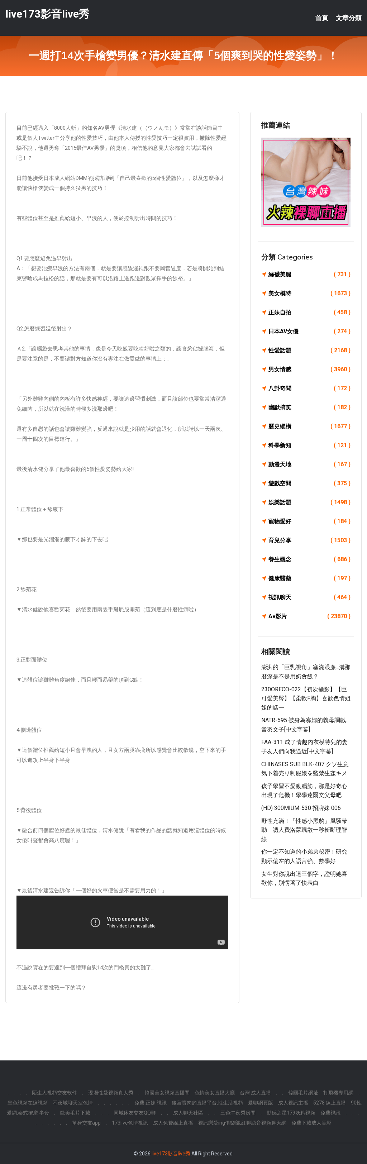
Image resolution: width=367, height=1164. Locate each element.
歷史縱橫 (309, 426)
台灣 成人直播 (255, 1093)
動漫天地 (309, 464)
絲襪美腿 (309, 274)
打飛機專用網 (338, 1093)
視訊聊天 (309, 597)
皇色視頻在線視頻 (28, 1103)
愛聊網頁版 (260, 1103)
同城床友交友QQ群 (135, 1113)
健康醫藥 (309, 578)
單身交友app (86, 1123)
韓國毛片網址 (303, 1093)
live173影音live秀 (47, 14)
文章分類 (349, 18)
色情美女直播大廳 (215, 1093)
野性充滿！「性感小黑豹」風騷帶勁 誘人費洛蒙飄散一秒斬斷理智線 (304, 830)
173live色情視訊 (130, 1123)
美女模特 (309, 293)
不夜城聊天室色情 (73, 1103)
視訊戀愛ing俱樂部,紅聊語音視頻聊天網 (242, 1123)
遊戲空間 (309, 483)
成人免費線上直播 (173, 1123)
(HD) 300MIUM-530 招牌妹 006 (301, 808)
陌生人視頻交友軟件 (54, 1093)
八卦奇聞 (309, 388)
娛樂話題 (309, 502)
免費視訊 (330, 1113)
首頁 (321, 18)
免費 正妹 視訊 (150, 1103)
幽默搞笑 (309, 407)
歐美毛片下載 (75, 1113)
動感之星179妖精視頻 (291, 1113)
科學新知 (309, 445)
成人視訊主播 (293, 1103)
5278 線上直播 (329, 1103)
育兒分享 (309, 540)
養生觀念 (309, 559)
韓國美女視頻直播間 (167, 1093)
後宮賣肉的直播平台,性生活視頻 (207, 1103)
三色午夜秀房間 (238, 1113)
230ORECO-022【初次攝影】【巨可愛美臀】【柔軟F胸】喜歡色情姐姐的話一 (306, 698)
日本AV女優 (309, 331)
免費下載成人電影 (311, 1123)
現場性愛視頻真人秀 (110, 1093)
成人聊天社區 (188, 1113)
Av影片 (309, 616)
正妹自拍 (309, 312)
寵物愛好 (309, 521)
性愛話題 (309, 350)
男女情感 (309, 369)
